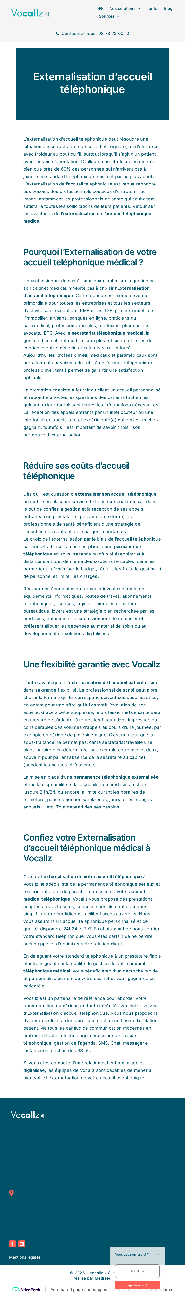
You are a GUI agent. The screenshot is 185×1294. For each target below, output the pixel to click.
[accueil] (100, 9)
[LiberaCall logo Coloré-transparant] (30, 9)
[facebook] (12, 1243)
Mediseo (103, 1278)
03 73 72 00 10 (113, 33)
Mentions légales (24, 1256)
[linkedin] (21, 1243)
